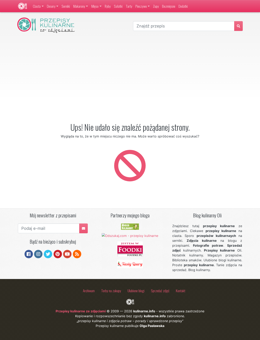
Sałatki (118, 6)
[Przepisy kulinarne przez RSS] (77, 254)
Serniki (66, 6)
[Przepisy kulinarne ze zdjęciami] (22, 6)
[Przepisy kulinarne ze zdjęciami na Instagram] (38, 254)
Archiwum (89, 290)
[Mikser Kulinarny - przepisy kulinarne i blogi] (130, 226)
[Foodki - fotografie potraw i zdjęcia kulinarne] (130, 249)
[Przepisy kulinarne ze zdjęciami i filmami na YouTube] (67, 254)
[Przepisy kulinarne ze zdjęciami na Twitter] (48, 254)
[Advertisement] (130, 66)
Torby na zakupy (111, 290)
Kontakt (180, 290)
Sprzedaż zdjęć (160, 290)
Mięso (95, 6)
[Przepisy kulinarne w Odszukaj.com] (130, 235)
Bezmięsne (168, 6)
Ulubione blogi (136, 290)
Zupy (156, 6)
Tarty (129, 6)
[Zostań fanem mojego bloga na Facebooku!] (28, 254)
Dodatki (183, 6)
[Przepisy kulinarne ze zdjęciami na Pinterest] (57, 254)
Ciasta (37, 6)
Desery (51, 6)
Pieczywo (141, 6)
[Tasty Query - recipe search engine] (130, 264)
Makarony (79, 6)
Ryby (108, 6)
